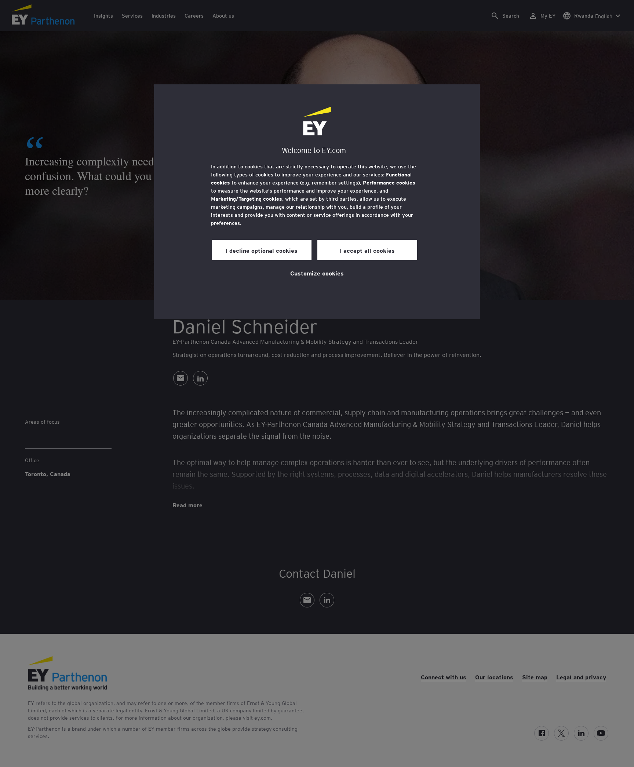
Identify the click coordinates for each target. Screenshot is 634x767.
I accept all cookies (367, 250)
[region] (317, 201)
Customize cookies (317, 273)
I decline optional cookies (262, 250)
